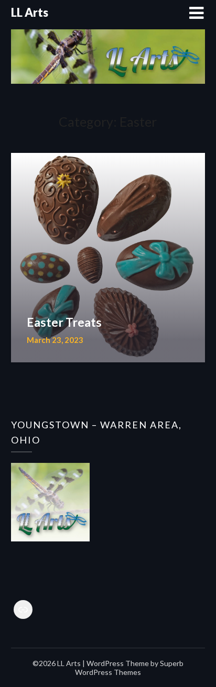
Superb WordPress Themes (129, 668)
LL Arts (29, 12)
